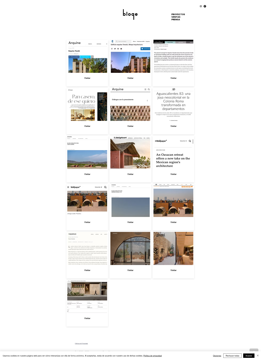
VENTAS (175, 17)
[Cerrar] (257, 355)
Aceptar (249, 355)
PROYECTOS (178, 14)
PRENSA (175, 19)
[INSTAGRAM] (201, 6)
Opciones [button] (217, 355)
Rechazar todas (232, 355)
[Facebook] (205, 6)
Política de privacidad (152, 355)
